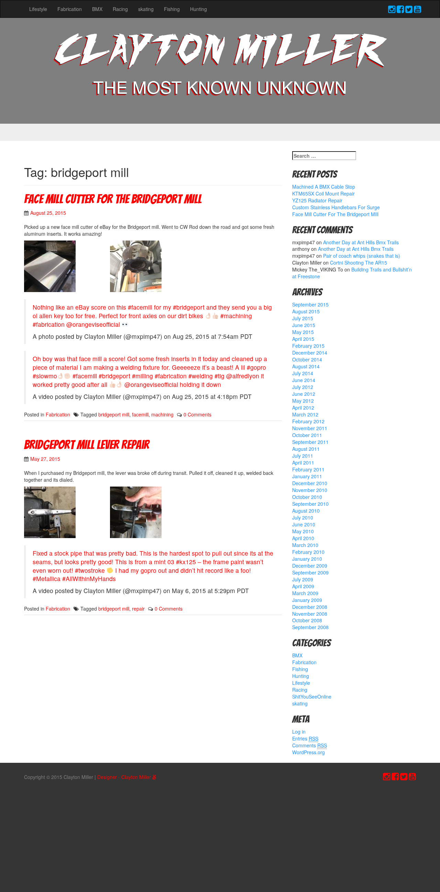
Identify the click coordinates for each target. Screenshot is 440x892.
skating (146, 8)
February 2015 (308, 345)
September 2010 (310, 503)
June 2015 (303, 325)
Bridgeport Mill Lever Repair (86, 444)
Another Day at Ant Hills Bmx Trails (361, 242)
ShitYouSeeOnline (311, 696)
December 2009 (309, 565)
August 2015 (306, 311)
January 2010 (307, 558)
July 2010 (302, 517)
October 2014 (307, 359)
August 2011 (306, 448)
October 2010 (307, 496)
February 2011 (308, 469)
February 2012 (308, 421)
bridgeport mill (113, 414)
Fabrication (69, 8)
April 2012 (303, 407)
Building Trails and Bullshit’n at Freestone (352, 273)
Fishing (172, 8)
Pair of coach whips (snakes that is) (361, 255)
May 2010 (303, 531)
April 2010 (303, 538)
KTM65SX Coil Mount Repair (323, 193)
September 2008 (310, 627)
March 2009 (305, 593)
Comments (309, 745)
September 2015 (310, 304)
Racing (120, 8)
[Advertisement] (220, 839)
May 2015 (303, 331)
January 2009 (307, 599)
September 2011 (310, 441)
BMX (97, 8)
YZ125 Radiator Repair (317, 200)
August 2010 (306, 510)
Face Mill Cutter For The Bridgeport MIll (112, 199)
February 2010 (308, 551)
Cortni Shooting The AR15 (358, 262)
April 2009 (303, 586)
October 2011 (307, 435)
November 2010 (309, 490)
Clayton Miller (220, 52)
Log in (299, 731)
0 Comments (197, 414)
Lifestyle (38, 8)
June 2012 (303, 393)
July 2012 (302, 386)
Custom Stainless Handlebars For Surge (336, 207)
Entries (305, 738)
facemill (140, 414)
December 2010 (309, 483)
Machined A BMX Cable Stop (323, 186)
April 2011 (303, 462)
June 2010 (303, 524)
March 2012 (305, 414)
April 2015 (303, 338)
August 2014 (306, 366)
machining (162, 414)
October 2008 (307, 620)
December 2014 (309, 352)
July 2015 (302, 318)
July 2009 (302, 579)
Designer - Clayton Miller (124, 776)
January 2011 (307, 476)
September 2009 (310, 572)
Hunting (198, 8)
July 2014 (302, 373)
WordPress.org (308, 752)
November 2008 (309, 613)
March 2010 (305, 545)
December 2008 (309, 606)
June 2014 (303, 380)
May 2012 (303, 400)
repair (138, 608)
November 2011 (309, 428)
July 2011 (302, 455)
